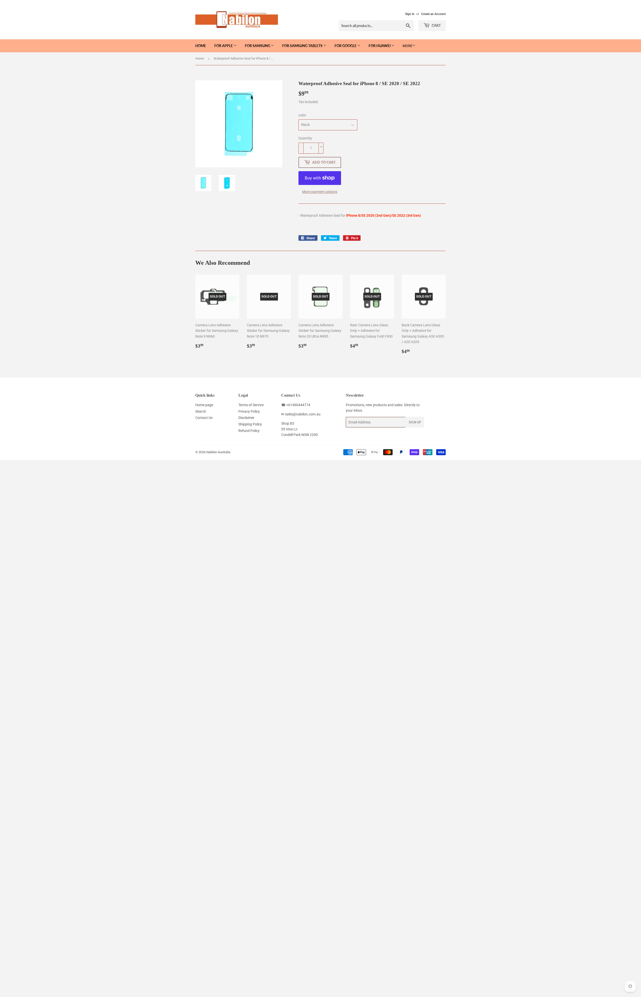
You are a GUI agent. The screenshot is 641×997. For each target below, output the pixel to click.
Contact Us (204, 418)
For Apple (224, 46)
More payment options (319, 192)
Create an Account (433, 14)
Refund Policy (249, 431)
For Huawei (380, 46)
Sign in (409, 14)
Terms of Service (251, 405)
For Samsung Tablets (302, 46)
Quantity (305, 138)
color (302, 115)
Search (200, 411)
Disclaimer (246, 418)
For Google (346, 46)
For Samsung (258, 46)
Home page (204, 405)
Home (200, 46)
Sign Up (415, 422)
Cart (436, 25)
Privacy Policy (249, 411)
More (407, 46)
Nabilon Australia (218, 452)
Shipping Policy (250, 424)
